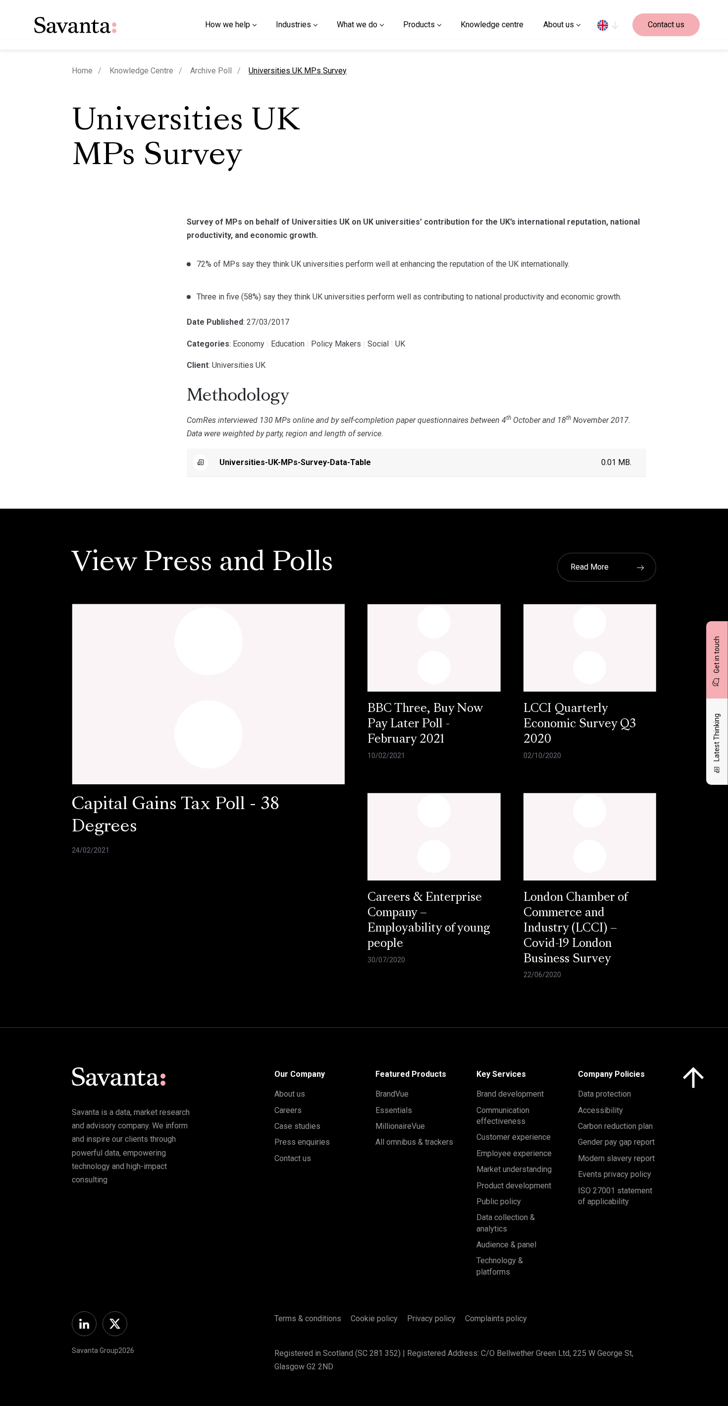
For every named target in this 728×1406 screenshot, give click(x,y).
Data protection (604, 1094)
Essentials (393, 1110)
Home (82, 70)
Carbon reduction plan (615, 1126)
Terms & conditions (307, 1318)
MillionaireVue (400, 1126)
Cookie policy (374, 1318)
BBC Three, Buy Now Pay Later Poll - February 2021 (425, 724)
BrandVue (392, 1094)
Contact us (666, 24)
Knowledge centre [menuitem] (492, 24)
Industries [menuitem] (293, 24)
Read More (590, 567)
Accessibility (600, 1110)
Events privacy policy (614, 1174)
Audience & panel (506, 1244)
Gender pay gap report (616, 1142)
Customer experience (513, 1137)
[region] (608, 25)
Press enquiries (302, 1142)
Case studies (297, 1126)
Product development (513, 1185)
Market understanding (514, 1169)
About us (289, 1094)
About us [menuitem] (558, 24)
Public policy (498, 1201)
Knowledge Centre (141, 70)
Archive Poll (211, 70)
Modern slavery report (616, 1158)
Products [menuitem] (419, 24)
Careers (288, 1110)
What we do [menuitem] (357, 24)
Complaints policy (496, 1318)
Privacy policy (431, 1318)
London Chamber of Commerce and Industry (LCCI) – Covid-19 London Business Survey (575, 928)
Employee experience (514, 1153)
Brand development (510, 1094)
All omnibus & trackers (414, 1142)
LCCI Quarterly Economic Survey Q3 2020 (579, 724)
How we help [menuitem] (227, 24)
